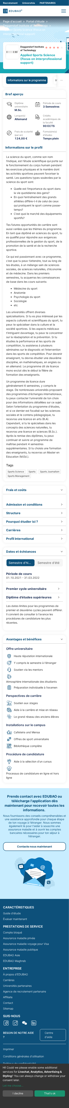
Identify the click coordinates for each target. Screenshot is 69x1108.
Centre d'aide (49, 1035)
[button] (63, 11)
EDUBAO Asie (11, 955)
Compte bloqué (12, 932)
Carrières (8, 980)
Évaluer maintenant (15, 919)
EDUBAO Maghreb (14, 960)
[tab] (34, 490)
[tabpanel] (34, 436)
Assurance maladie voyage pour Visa (26, 943)
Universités (28, 3)
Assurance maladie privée (19, 938)
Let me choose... (13, 1085)
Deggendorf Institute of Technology (25, 25)
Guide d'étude (12, 913)
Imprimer (8, 1049)
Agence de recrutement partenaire (24, 991)
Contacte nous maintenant (34, 846)
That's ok (50, 1093)
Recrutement (10, 3)
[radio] (46, 47)
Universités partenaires (17, 985)
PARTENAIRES (48, 3)
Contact (8, 1002)
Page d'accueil (12, 21)
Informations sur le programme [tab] (27, 80)
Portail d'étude (35, 21)
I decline (18, 1093)
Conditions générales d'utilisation (23, 1056)
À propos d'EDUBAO (15, 974)
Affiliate (7, 997)
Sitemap (8, 1008)
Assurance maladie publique (20, 949)
